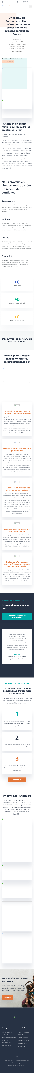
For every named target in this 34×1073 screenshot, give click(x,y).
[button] (30, 6)
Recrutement (22, 1043)
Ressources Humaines (9, 1037)
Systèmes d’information (6, 1041)
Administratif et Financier (7, 1033)
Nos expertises (7, 1028)
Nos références (6, 1045)
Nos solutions (22, 1028)
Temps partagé (23, 1037)
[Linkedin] (2, 2)
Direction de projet (24, 1040)
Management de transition (23, 1033)
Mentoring (21, 1046)
